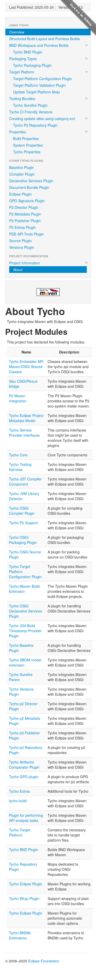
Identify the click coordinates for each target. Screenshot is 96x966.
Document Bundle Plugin (29, 187)
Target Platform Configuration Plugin (42, 78)
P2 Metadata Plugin (25, 214)
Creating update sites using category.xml (42, 118)
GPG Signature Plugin (27, 200)
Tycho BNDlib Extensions (20, 935)
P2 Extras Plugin (22, 227)
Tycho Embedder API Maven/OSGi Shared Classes (26, 366)
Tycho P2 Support (23, 522)
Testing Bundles (22, 98)
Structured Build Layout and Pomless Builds (44, 38)
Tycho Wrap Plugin (24, 898)
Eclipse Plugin (20, 194)
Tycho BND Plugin (27, 52)
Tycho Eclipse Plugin (25, 883)
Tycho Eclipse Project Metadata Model (26, 418)
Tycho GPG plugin (23, 776)
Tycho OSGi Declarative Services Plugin (25, 611)
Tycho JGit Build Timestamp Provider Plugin (25, 630)
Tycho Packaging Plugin (32, 65)
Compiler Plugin (22, 174)
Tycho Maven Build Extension (24, 589)
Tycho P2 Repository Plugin (35, 125)
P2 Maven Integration (17, 398)
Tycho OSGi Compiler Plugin (22, 511)
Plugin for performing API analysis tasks (26, 818)
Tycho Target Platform (19, 832)
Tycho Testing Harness (20, 467)
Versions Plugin (21, 247)
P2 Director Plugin (23, 207)
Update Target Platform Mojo (36, 91)
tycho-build (18, 800)
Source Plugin (20, 240)
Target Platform (21, 71)
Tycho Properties (26, 151)
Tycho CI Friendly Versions (30, 111)
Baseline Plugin (21, 167)
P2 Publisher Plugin (25, 220)
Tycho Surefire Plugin (30, 105)
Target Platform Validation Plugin (39, 85)
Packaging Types (23, 58)
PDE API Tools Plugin (26, 234)
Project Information (24, 262)
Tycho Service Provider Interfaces (24, 432)
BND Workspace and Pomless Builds (39, 45)
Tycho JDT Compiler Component (25, 481)
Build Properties (26, 138)
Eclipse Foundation (43, 960)
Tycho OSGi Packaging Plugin (23, 540)
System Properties (28, 145)
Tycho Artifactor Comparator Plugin (24, 764)
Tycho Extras (19, 791)
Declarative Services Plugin (31, 180)
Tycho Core (18, 454)
